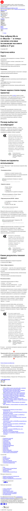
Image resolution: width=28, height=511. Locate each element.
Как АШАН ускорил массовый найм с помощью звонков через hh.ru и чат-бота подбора (14, 391)
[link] (3, 23)
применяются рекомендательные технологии (11, 497)
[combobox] (6, 507)
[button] (2, 26)
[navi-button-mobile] (2, 30)
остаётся (14, 95)
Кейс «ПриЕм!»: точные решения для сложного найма (15, 404)
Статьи (4, 33)
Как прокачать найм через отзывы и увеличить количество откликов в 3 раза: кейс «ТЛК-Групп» (14, 395)
